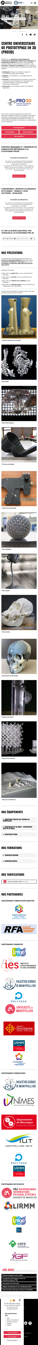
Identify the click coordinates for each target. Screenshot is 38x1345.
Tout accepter (12, 1333)
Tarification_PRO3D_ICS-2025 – (17, 881)
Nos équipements (19, 127)
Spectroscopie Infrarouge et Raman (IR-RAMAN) (17, 1290)
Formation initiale (11, 861)
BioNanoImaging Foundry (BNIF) (12, 1275)
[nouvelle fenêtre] (19, 952)
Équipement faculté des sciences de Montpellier (16, 820)
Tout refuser (12, 1336)
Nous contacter (28, 132)
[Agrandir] (30, 95)
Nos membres (10, 132)
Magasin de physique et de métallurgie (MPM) (17, 1286)
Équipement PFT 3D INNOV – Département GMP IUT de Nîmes (17, 828)
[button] (30, 35)
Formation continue (11, 855)
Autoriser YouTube (19, 176)
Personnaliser (12, 1340)
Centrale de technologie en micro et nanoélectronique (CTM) (13, 1279)
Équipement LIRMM (11, 834)
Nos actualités (19, 136)
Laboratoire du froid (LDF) (10, 1283)
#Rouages (15, 147)
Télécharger (4, 881)
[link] (22, 35)
